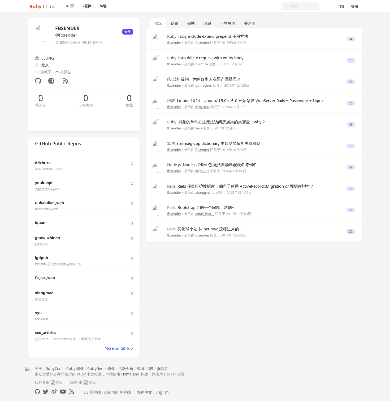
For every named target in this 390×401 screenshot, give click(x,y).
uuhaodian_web (49, 202)
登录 (354, 6)
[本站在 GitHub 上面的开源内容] (37, 391)
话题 (174, 23)
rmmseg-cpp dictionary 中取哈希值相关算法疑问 (216, 143)
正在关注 (85, 105)
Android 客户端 (117, 392)
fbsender (174, 42)
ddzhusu (43, 162)
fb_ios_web (45, 277)
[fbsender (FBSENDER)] (158, 38)
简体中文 (144, 392)
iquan (40, 222)
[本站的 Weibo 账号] (54, 391)
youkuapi (43, 182)
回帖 (191, 23)
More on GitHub (119, 348)
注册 (342, 6)
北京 (45, 64)
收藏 (129, 105)
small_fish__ (204, 213)
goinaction (203, 85)
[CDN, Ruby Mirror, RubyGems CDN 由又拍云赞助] (86, 382)
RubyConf (54, 368)
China (42, 6)
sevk (198, 128)
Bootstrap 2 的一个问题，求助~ (200, 207)
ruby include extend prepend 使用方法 (207, 36)
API (150, 368)
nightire (201, 64)
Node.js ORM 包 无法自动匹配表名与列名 (212, 164)
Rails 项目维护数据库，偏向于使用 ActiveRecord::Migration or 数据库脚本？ (240, 186)
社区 (70, 6)
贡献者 (162, 368)
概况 (158, 23)
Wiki (104, 6)
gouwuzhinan (47, 237)
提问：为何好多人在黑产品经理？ (204, 79)
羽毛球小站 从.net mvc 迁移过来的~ (204, 228)
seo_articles (45, 332)
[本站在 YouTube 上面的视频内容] (63, 391)
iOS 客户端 (92, 392)
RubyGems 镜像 (101, 368)
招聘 (87, 6)
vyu (38, 312)
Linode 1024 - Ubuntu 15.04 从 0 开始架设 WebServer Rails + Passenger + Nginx (245, 100)
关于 (38, 368)
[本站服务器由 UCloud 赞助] (53, 382)
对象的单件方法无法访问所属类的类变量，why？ (216, 121)
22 (351, 231)
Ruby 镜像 (75, 368)
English (162, 392)
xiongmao (44, 292)
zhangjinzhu (205, 192)
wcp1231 (202, 170)
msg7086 (202, 106)
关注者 (40, 105)
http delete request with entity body (205, 57)
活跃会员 (125, 368)
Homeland (130, 374)
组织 (140, 368)
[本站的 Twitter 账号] (45, 391)
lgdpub (41, 257)
